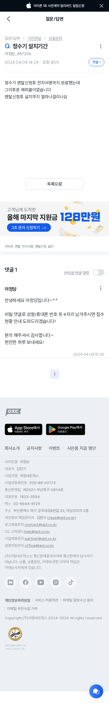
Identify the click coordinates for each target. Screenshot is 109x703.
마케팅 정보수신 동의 (78, 600)
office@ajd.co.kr (39, 545)
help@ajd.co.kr (37, 531)
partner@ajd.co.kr (40, 538)
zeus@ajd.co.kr (61, 517)
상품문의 (55, 38)
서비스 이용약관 (46, 600)
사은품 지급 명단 (81, 448)
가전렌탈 (34, 38)
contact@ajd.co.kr (41, 524)
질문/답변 (12, 38)
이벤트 (54, 448)
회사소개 (12, 448)
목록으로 (54, 184)
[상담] (96, 691)
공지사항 (34, 448)
